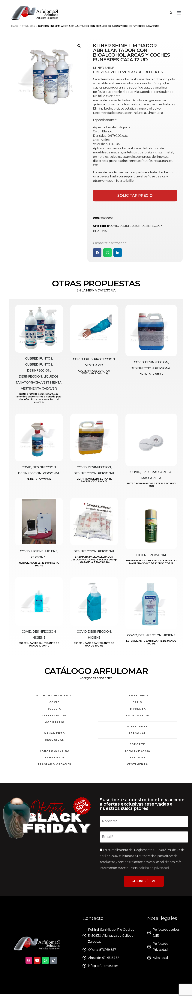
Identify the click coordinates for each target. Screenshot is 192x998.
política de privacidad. (154, 868)
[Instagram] (29, 960)
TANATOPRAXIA (137, 750)
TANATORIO (54, 757)
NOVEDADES (137, 726)
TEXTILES (138, 757)
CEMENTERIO (137, 695)
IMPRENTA (137, 708)
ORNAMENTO (54, 733)
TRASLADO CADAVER (55, 764)
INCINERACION (54, 715)
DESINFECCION (129, 226)
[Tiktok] (53, 960)
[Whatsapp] (45, 960)
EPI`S (137, 702)
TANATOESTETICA (55, 750)
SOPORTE (137, 744)
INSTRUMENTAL (137, 715)
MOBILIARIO (54, 722)
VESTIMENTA (137, 764)
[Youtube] (37, 960)
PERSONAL (100, 231)
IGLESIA (54, 708)
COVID (113, 226)
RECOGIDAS (54, 739)
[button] (79, 46)
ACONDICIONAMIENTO (54, 695)
